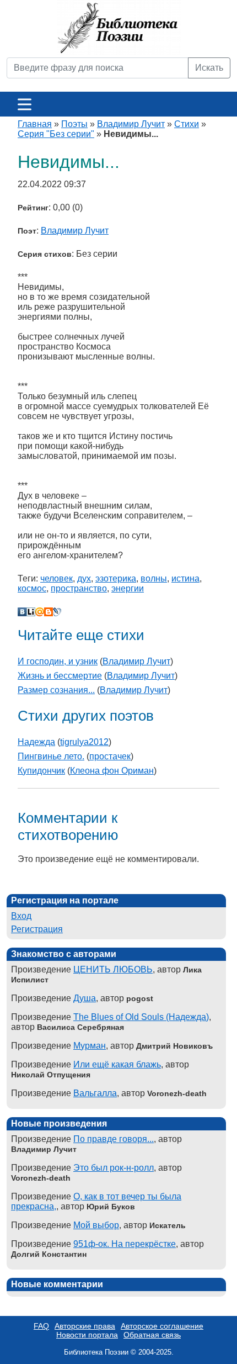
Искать (209, 67)
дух (84, 578)
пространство (79, 588)
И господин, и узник (58, 661)
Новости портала (87, 1334)
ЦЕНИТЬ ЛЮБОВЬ (113, 969)
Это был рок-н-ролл (113, 1167)
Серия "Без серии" (56, 134)
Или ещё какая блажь (117, 1064)
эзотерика (115, 578)
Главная (35, 124)
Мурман (89, 1045)
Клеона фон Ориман (112, 770)
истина (185, 578)
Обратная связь (152, 1334)
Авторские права (85, 1325)
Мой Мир (39, 611)
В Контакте (22, 611)
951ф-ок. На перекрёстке (124, 1244)
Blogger (48, 611)
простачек (110, 756)
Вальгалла (95, 1093)
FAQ (41, 1325)
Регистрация (37, 929)
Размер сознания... (56, 690)
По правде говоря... (113, 1139)
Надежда (36, 742)
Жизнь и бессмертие (60, 675)
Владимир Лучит (131, 124)
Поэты (74, 124)
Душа (84, 998)
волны (154, 578)
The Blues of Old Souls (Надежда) (141, 1017)
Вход (21, 916)
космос (32, 588)
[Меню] (24, 104)
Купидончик (41, 770)
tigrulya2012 (84, 742)
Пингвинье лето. (51, 756)
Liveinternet (30, 611)
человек (56, 578)
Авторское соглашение (162, 1325)
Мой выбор (96, 1225)
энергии (127, 588)
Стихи (186, 124)
